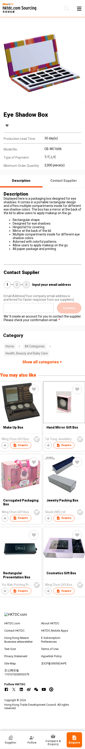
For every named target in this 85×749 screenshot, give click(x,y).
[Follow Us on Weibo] (29, 689)
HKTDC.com (12, 623)
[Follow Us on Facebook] (6, 689)
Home (9, 346)
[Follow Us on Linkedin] (21, 689)
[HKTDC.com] (42, 617)
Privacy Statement (15, 656)
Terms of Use (49, 649)
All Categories (35, 346)
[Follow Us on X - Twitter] (14, 689)
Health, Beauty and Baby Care (26, 353)
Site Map (10, 663)
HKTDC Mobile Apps (54, 630)
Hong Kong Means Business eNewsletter (18, 639)
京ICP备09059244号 (54, 663)
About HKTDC (50, 623)
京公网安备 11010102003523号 (16, 672)
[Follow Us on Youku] (51, 689)
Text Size (10, 649)
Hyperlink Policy (51, 656)
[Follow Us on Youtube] (44, 689)
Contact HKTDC (14, 630)
